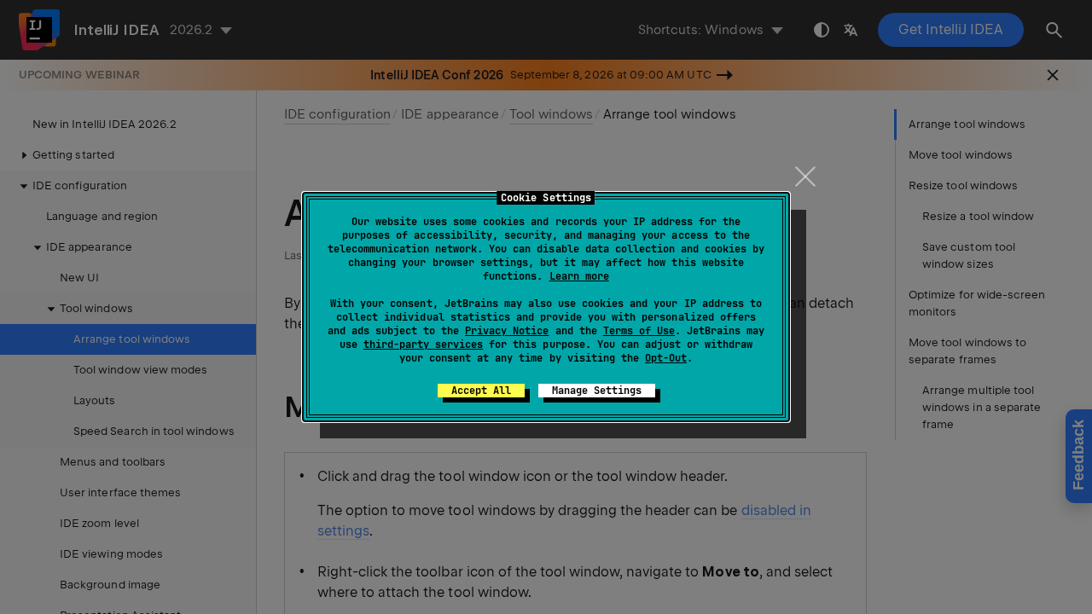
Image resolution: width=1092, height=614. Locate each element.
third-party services (423, 344)
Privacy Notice (507, 331)
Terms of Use (639, 331)
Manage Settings (597, 390)
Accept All (481, 390)
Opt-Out (666, 358)
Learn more (579, 276)
